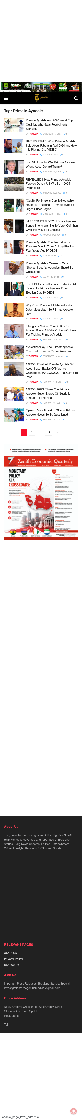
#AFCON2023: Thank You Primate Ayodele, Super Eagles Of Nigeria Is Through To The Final (48, 393)
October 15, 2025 (52, 133)
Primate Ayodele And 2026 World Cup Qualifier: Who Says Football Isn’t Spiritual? (49, 124)
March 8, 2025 (50, 154)
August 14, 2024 (51, 234)
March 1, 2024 (50, 318)
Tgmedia (33, 133)
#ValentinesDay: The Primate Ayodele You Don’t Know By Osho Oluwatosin (49, 349)
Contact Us (11, 965)
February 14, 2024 (52, 356)
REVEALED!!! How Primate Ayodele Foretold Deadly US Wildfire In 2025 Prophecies (48, 183)
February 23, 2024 (52, 339)
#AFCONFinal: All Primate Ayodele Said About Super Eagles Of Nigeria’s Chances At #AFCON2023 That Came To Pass (52, 370)
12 (48, 432)
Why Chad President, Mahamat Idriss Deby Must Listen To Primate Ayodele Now (49, 309)
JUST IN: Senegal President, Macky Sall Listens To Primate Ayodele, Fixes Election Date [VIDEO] (51, 288)
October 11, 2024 (52, 214)
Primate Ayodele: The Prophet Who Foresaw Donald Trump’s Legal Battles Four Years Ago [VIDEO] (50, 246)
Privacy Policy (13, 959)
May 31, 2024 (49, 255)
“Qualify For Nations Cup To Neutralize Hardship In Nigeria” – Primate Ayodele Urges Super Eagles (50, 204)
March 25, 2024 (50, 276)
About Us (10, 953)
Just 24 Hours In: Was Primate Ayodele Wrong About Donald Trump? (50, 164)
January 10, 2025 (51, 192)
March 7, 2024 (50, 297)
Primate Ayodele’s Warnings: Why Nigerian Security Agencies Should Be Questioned (49, 267)
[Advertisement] (41, 41)
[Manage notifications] (73, 1111)
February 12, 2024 (52, 381)
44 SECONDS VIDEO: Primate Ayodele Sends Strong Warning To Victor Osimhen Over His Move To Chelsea (52, 225)
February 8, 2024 (52, 402)
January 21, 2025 (51, 171)
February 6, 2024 (52, 419)
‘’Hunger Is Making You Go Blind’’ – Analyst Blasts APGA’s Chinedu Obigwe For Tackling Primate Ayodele (51, 330)
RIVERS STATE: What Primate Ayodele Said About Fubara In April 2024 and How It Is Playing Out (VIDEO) (51, 145)
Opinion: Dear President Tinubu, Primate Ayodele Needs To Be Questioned (51, 412)
